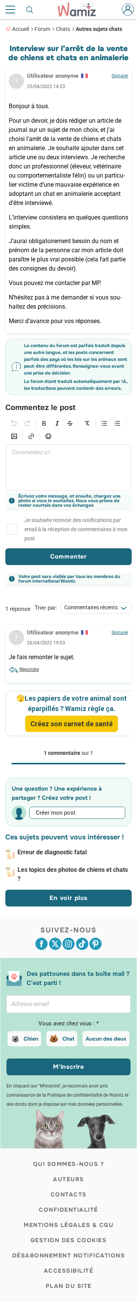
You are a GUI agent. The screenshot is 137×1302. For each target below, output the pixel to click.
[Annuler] (14, 423)
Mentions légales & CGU (68, 1225)
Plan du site (69, 1286)
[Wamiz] (81, 9)
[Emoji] (48, 436)
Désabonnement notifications (68, 1255)
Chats (63, 29)
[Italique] (57, 423)
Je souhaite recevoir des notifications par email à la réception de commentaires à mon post (75, 529)
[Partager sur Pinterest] (95, 944)
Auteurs (68, 1179)
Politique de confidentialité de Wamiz (85, 1095)
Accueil (20, 29)
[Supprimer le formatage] (87, 423)
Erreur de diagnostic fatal (52, 852)
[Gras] (44, 423)
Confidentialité (68, 1210)
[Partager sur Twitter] (55, 944)
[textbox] (68, 467)
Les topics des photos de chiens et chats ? (73, 874)
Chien (31, 1038)
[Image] (14, 436)
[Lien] (31, 436)
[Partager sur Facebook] (41, 944)
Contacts (69, 1194)
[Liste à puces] (104, 423)
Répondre (29, 669)
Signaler (120, 75)
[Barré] (70, 423)
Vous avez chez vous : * (68, 1023)
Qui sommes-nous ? (68, 1164)
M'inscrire (68, 1067)
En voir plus (68, 898)
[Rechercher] (30, 10)
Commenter (68, 557)
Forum (42, 29)
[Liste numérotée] (117, 423)
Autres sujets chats (99, 29)
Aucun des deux (106, 1038)
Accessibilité (69, 1271)
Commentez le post (40, 407)
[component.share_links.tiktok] (82, 944)
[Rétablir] (27, 423)
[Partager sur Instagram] (68, 944)
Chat (68, 1038)
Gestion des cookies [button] (68, 1240)
